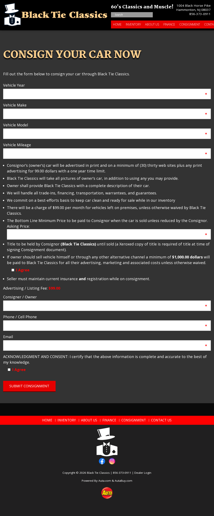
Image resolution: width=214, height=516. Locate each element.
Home (117, 24)
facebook (102, 461)
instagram (112, 461)
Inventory (133, 24)
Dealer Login (142, 473)
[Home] (55, 13)
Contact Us (161, 420)
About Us (152, 24)
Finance (169, 24)
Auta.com (104, 481)
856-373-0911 (200, 14)
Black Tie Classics (98, 473)
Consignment (189, 24)
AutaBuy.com (123, 481)
